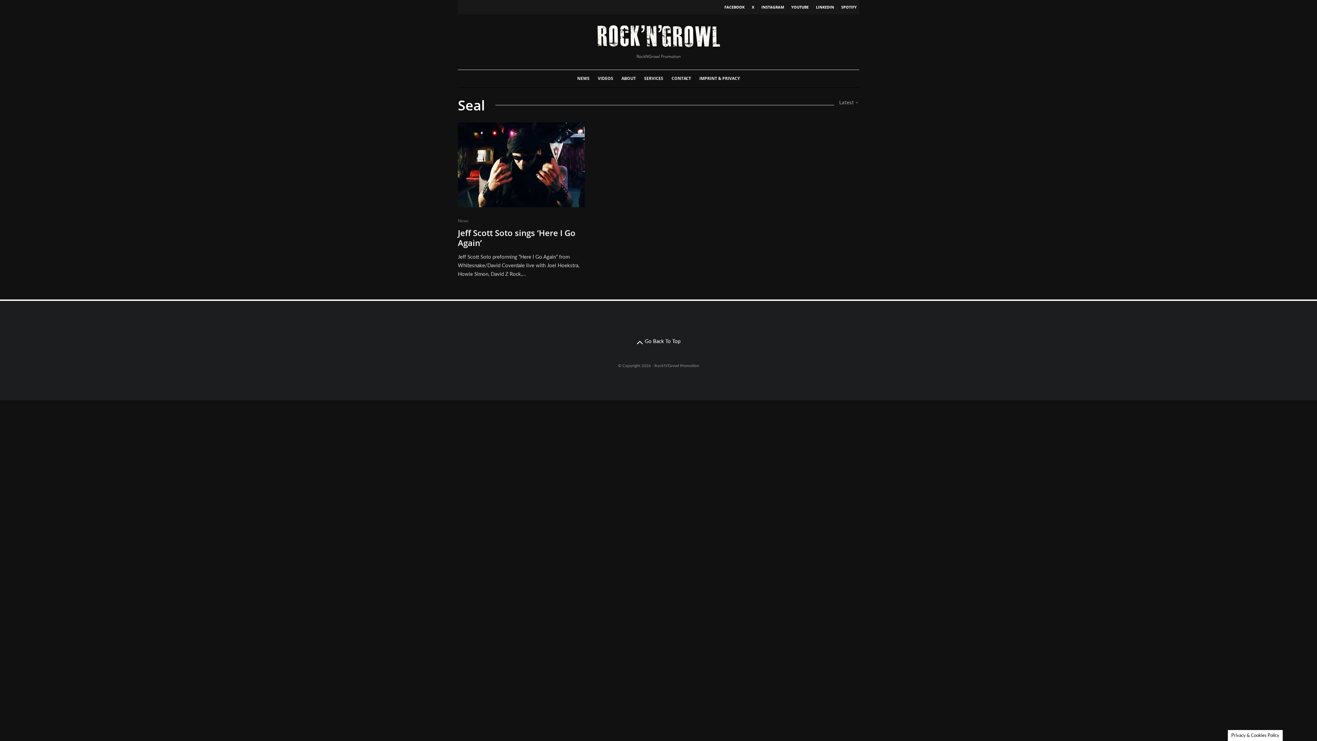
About (628, 78)
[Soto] (521, 164)
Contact (681, 78)
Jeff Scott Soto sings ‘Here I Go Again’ (517, 238)
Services (653, 78)
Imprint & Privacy (719, 78)
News (583, 78)
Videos (605, 78)
